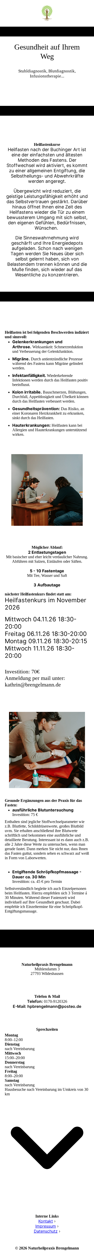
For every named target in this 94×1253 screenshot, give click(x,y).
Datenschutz (46, 1231)
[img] (47, 13)
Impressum (45, 1226)
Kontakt (45, 1221)
